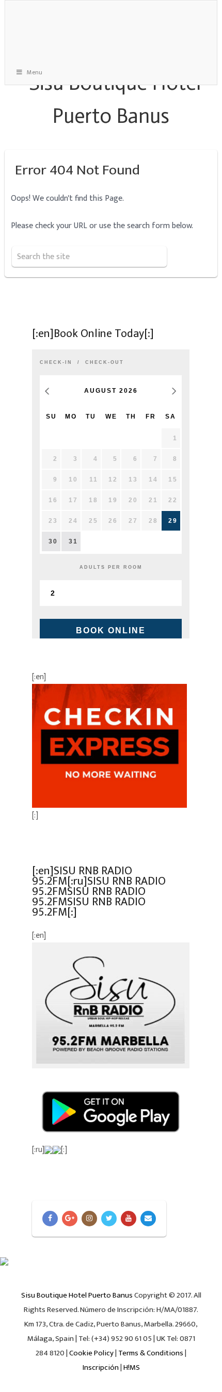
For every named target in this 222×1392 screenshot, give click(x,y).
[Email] (148, 1218)
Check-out (104, 362)
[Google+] (69, 1218)
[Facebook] (50, 1218)
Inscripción (101, 1367)
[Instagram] (89, 1218)
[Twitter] (109, 1218)
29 (173, 520)
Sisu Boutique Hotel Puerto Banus (77, 1295)
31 (73, 541)
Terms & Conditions (150, 1353)
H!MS (131, 1367)
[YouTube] (128, 1218)
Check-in (56, 362)
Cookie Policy (91, 1353)
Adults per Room (111, 567)
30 (53, 541)
